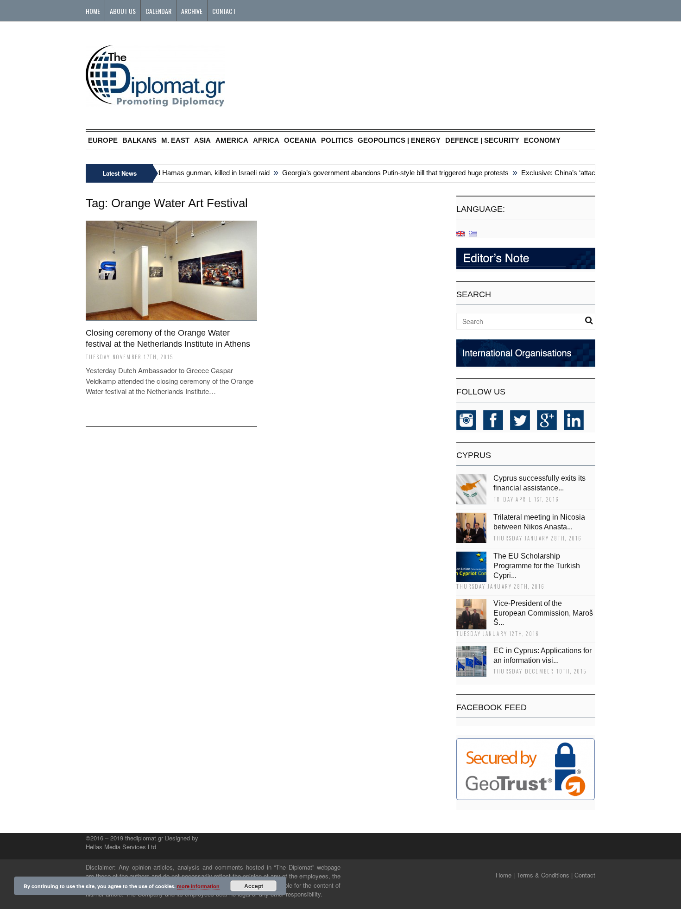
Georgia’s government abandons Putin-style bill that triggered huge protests (387, 173)
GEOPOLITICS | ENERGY (399, 140)
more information (198, 886)
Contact (224, 11)
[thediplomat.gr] (155, 102)
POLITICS (337, 140)
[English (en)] (460, 233)
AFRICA (266, 140)
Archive (191, 11)
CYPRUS (473, 455)
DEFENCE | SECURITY (482, 140)
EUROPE (103, 140)
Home (93, 11)
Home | (505, 875)
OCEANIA (300, 140)
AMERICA (231, 140)
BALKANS (139, 140)
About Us (123, 11)
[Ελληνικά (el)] (473, 233)
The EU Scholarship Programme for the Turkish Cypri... (536, 565)
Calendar (158, 11)
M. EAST (175, 140)
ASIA (202, 140)
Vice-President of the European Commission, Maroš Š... (543, 613)
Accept (253, 886)
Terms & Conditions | (545, 875)
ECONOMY (542, 140)
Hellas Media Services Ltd (121, 846)
